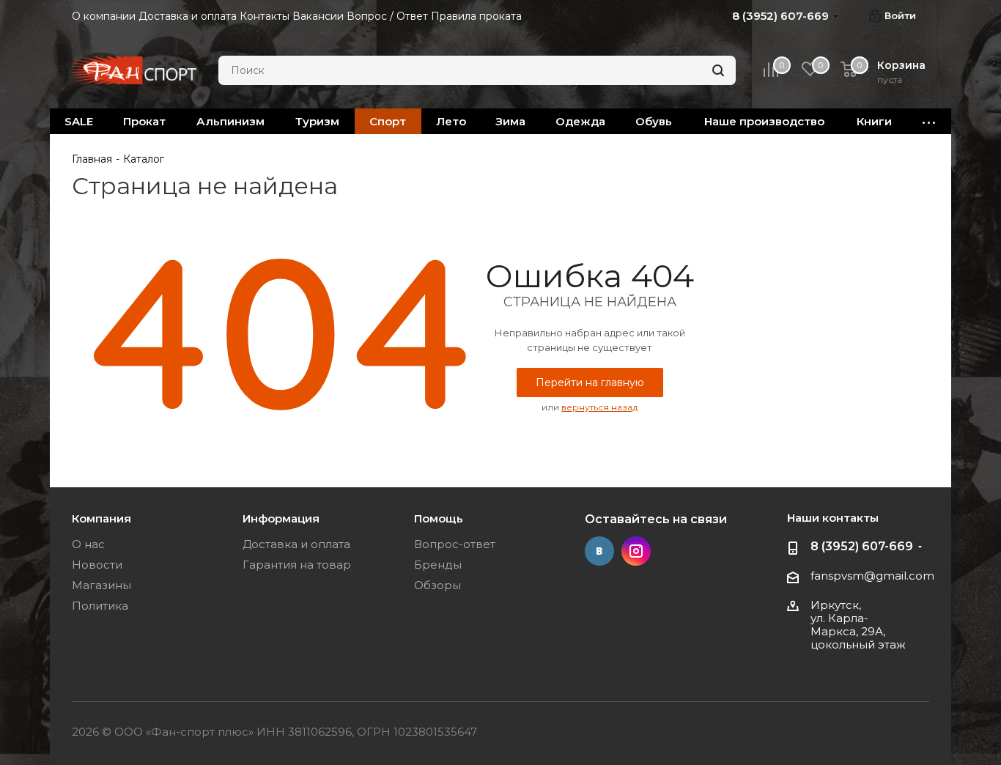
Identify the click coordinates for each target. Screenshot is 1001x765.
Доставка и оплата (296, 544)
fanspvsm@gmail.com (872, 576)
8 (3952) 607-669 (861, 546)
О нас (88, 544)
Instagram (636, 551)
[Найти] (718, 70)
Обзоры (437, 585)
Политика (100, 606)
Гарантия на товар (297, 565)
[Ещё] (929, 121)
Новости (97, 565)
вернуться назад (599, 407)
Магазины (101, 585)
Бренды (438, 565)
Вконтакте (599, 551)
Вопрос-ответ (454, 544)
